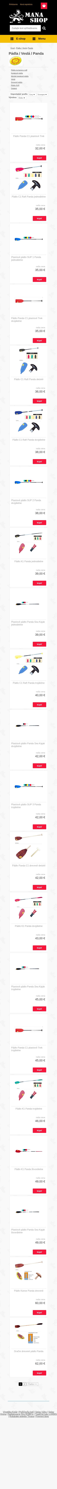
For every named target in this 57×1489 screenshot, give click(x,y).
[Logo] (28, 16)
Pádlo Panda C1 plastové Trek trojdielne (26, 1049)
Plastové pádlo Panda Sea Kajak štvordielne (28, 1231)
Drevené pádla (16, 82)
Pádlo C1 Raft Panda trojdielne (29, 683)
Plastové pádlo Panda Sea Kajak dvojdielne (28, 745)
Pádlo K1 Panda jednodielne (28, 561)
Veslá (13, 79)
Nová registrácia (26, 4)
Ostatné (14, 88)
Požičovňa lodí (26, 1412)
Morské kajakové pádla (19, 76)
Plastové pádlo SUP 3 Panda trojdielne (26, 806)
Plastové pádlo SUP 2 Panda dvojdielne (26, 501)
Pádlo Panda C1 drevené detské (28, 865)
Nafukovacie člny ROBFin (20, 1414)
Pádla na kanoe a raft (19, 70)
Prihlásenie (13, 4)
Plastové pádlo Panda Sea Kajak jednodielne (28, 623)
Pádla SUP (15, 85)
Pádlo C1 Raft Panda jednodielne (29, 196)
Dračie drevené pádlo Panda (28, 1351)
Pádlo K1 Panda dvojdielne (28, 926)
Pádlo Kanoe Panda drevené (28, 1290)
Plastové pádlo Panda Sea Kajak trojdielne (28, 988)
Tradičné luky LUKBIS (46, 1414)
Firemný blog (42, 1416)
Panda (30, 48)
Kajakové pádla (17, 73)
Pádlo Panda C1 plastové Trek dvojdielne (26, 319)
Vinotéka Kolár (10, 1412)
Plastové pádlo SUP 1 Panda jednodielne (26, 258)
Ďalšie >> (32, 1384)
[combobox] (32, 94)
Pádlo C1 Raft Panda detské (28, 379)
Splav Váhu (41, 1412)
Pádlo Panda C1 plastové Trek (28, 136)
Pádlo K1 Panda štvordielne (29, 1169)
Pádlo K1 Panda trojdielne (28, 1108)
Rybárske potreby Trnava (22, 1416)
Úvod (13, 48)
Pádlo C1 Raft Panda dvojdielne (28, 440)
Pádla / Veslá (21, 48)
